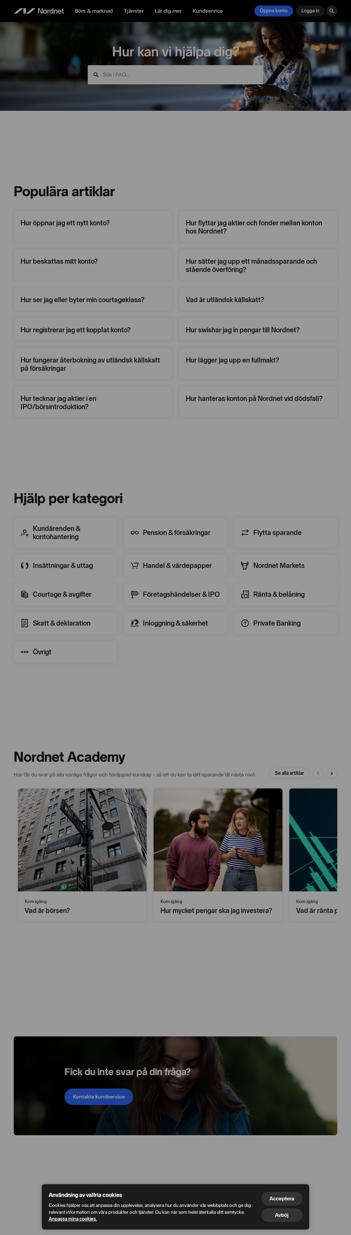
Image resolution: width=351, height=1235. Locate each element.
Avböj (282, 1215)
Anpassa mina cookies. (73, 1219)
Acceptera (281, 1198)
